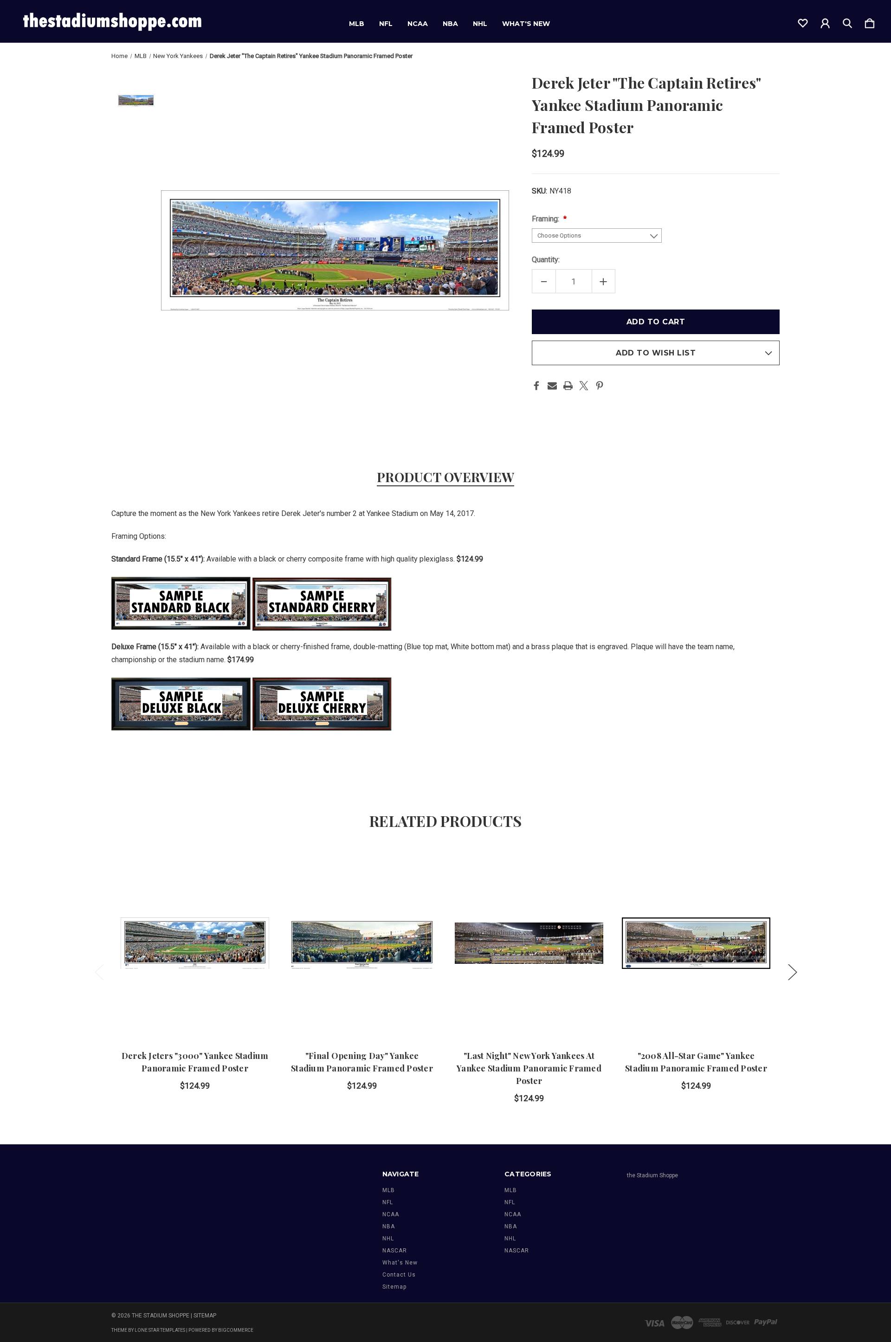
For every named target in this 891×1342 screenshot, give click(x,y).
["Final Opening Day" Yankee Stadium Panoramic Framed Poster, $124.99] (362, 943)
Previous (99, 971)
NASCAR (394, 1250)
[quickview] (250, 890)
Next (792, 971)
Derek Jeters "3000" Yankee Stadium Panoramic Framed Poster (195, 1062)
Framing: (546, 218)
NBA (450, 23)
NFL (386, 23)
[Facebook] (536, 385)
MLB (356, 23)
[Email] (552, 385)
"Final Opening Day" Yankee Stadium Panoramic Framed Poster (362, 1062)
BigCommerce (235, 1330)
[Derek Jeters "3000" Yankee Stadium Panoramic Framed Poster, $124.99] (195, 943)
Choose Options (195, 1012)
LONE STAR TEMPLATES (160, 1330)
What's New (526, 23)
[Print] (568, 385)
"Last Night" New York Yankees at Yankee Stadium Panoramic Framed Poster (529, 1068)
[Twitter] (583, 385)
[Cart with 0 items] (870, 21)
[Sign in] (825, 21)
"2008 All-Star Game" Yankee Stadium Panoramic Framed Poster (696, 1062)
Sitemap (394, 1287)
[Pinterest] (599, 385)
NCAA (417, 23)
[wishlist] (803, 21)
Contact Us (399, 1274)
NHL (480, 23)
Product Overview (445, 476)
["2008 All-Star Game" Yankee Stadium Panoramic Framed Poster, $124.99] (696, 943)
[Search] (847, 21)
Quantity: (546, 259)
